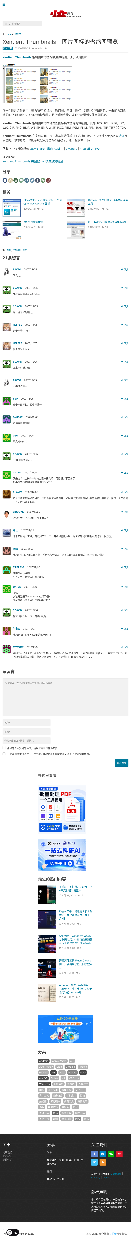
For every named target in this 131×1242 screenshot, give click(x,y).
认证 (121, 136)
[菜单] (5, 4)
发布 (49, 1152)
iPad (61, 1072)
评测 (55, 1118)
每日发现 (82, 1101)
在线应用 (53, 1089)
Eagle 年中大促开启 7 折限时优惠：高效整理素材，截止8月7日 (76, 915)
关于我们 (7, 1152)
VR (63, 1078)
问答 (77, 1118)
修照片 (70, 1084)
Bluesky (95, 1177)
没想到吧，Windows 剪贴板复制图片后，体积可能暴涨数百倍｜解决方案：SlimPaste (75, 939)
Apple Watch (59, 1060)
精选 (55, 1112)
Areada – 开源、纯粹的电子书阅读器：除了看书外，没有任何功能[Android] (75, 988)
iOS (53, 1072)
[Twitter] (94, 1162)
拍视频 (42, 1101)
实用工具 (44, 1095)
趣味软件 (66, 1118)
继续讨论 (7, 1159)
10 (106, 227)
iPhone (72, 1072)
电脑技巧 (53, 1107)
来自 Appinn (55, 148)
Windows (44, 1084)
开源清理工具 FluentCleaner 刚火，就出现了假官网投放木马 (75, 964)
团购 (41, 1089)
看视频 (65, 1107)
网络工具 (80, 1112)
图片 (9, 250)
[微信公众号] (111, 1154)
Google (43, 1072)
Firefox (83, 1066)
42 (107, 208)
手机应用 (71, 1095)
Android (43, 1060)
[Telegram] (103, 1154)
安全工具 (80, 1089)
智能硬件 (55, 1101)
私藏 (75, 1107)
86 (42, 227)
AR (71, 1060)
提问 (49, 1171)
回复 (125, 269)
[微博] (119, 1154)
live (97, 148)
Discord (107, 1177)
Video (54, 1078)
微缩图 (17, 250)
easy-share (37, 148)
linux (83, 1072)
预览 (25, 250)
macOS (43, 1078)
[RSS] (103, 1162)
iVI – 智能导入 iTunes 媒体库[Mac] (107, 221)
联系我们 (7, 1156)
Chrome (70, 1066)
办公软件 (83, 1084)
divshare (71, 148)
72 (42, 208)
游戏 (41, 1107)
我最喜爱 (57, 1095)
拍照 (82, 1095)
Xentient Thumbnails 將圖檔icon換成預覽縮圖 (33, 161)
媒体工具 (7, 48)
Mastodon (116, 1173)
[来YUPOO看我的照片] (37, 102)
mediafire (86, 148)
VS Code (74, 1078)
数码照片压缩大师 (33, 221)
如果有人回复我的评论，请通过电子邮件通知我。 (33, 748)
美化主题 (44, 1118)
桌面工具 (69, 1101)
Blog (59, 1066)
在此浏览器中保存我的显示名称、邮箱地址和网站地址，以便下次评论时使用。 (49, 753)
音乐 (86, 1118)
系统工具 (66, 1112)
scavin (38, 48)
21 (49, 48)
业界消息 (58, 1084)
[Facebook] (94, 1154)
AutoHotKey (46, 1066)
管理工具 (44, 1112)
